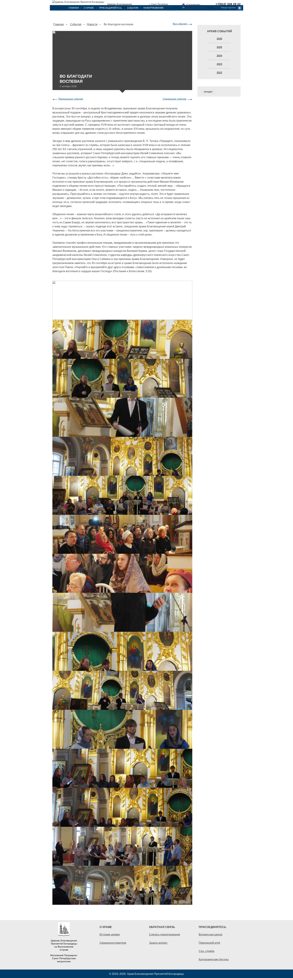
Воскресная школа (210, 934)
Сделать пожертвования (164, 934)
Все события (180, 23)
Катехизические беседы (214, 959)
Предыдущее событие (70, 98)
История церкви (110, 934)
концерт (208, 91)
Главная (74, 7)
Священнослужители (113, 942)
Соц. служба (206, 951)
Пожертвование (153, 7)
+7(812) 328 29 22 (228, 4)
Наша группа (228, 7)
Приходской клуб (209, 942)
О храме (89, 7)
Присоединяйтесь (110, 7)
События (132, 7)
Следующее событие (174, 98)
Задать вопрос (158, 942)
